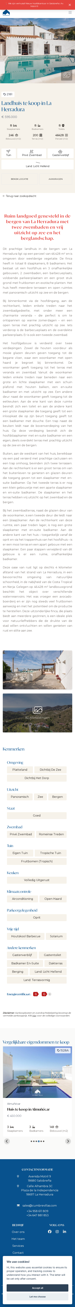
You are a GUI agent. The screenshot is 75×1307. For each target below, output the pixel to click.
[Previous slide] (7, 1141)
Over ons (18, 1232)
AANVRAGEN (56, 179)
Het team (18, 1239)
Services (18, 1245)
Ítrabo (10, 1103)
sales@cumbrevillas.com (39, 1205)
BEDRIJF (18, 1225)
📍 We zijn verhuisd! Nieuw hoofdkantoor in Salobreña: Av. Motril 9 (34, 4)
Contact (18, 1252)
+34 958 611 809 (37, 1211)
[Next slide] (68, 1141)
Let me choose (37, 1296)
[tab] (31, 1141)
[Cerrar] (69, 4)
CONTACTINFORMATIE (37, 1169)
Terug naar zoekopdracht (20, 196)
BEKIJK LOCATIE (19, 179)
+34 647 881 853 (38, 1215)
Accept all (37, 1288)
